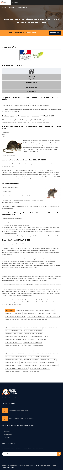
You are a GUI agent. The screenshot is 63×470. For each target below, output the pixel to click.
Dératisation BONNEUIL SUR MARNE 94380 (15, 316)
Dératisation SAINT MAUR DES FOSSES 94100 (15, 356)
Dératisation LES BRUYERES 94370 (13, 342)
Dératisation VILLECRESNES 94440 (13, 365)
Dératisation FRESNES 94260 (34, 327)
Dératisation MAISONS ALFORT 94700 (14, 345)
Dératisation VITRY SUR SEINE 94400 (31, 371)
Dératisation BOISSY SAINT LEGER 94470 (48, 313)
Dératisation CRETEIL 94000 (46, 325)
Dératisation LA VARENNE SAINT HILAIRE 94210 (16, 336)
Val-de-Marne (21, 7)
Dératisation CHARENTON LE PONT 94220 (37, 319)
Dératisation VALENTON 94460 (47, 362)
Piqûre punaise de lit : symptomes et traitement (21, 418)
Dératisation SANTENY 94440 (31, 359)
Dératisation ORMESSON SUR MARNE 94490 (45, 351)
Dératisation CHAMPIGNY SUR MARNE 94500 (15, 319)
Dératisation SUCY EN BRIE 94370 (48, 359)
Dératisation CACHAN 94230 (53, 316)
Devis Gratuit (54, 33)
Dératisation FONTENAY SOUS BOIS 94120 (15, 327)
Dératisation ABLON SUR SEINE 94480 (25, 310)
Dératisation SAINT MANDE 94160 (50, 353)
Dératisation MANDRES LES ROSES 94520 (34, 345)
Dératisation (12, 7)
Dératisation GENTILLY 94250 (50, 327)
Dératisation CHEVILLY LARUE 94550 (38, 322)
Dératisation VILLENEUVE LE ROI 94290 (49, 365)
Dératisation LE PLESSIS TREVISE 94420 (37, 339)
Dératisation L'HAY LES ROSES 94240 (13, 333)
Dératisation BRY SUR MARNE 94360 (36, 316)
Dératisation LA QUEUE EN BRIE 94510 (33, 333)
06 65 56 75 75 (32, 33)
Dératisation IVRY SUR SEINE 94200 (13, 330)
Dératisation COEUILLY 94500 (30, 325)
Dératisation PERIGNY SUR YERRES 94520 (14, 353)
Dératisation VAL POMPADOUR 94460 (28, 362)
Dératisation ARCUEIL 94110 (29, 313)
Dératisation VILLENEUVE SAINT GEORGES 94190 (16, 368)
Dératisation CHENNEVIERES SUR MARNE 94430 (16, 322)
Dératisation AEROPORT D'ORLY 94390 (45, 310)
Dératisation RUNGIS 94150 (33, 353)
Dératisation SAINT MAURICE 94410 (13, 359)
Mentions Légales (35, 465)
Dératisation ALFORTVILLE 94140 (13, 313)
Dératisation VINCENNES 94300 (12, 371)
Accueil (4, 7)
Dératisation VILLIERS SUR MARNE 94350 (39, 368)
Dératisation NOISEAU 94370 (12, 351)
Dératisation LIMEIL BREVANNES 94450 (33, 342)
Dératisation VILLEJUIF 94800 (30, 365)
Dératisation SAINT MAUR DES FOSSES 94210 (39, 356)
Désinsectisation (7, 434)
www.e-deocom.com (8, 467)
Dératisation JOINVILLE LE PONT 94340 (33, 330)
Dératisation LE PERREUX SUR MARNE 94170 (15, 339)
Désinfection (6, 437)
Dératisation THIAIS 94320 (11, 362)
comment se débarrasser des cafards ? (19, 410)
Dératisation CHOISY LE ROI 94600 (13, 325)
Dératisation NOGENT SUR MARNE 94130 (35, 348)
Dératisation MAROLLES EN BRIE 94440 (14, 348)
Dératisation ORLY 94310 (27, 351)
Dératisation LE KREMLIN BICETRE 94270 (39, 336)
